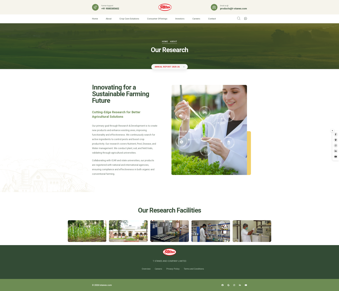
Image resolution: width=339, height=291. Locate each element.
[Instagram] (335, 145)
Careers (196, 18)
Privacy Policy (173, 269)
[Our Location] (335, 140)
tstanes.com (106, 285)
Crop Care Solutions (129, 18)
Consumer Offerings (157, 18)
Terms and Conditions (194, 269)
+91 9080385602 (110, 8)
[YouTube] (335, 156)
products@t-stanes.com (233, 8)
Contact (212, 18)
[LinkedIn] (335, 151)
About (108, 18)
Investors (179, 18)
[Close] (183, 66)
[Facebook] (335, 134)
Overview (146, 269)
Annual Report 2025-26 (167, 67)
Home (95, 18)
